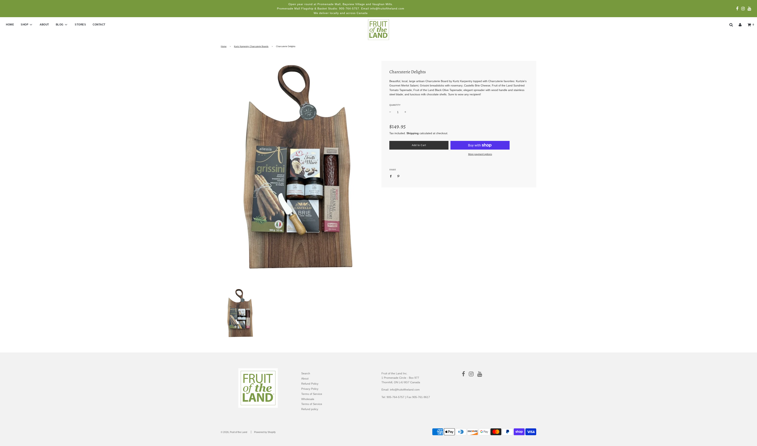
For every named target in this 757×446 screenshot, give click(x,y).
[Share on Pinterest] (398, 175)
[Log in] (740, 24)
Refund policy (309, 409)
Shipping (412, 133)
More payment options (480, 154)
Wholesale (307, 399)
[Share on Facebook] (391, 175)
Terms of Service (311, 393)
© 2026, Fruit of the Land (234, 432)
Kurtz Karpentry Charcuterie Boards (251, 46)
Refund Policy (309, 383)
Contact (99, 24)
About (44, 24)
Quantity (394, 105)
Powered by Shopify (265, 432)
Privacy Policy (309, 388)
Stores (80, 24)
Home (10, 24)
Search (305, 373)
